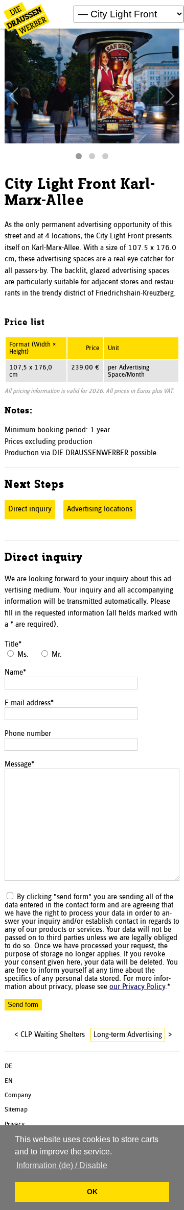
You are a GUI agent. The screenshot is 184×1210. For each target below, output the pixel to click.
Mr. (57, 655)
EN (9, 1080)
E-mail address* (29, 703)
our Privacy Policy (137, 987)
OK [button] (92, 1192)
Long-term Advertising (128, 1035)
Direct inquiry (30, 509)
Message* (19, 764)
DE (8, 1066)
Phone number (28, 734)
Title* (13, 644)
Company (18, 1095)
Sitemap (16, 1109)
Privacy (15, 1124)
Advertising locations (99, 509)
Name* (15, 673)
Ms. (23, 655)
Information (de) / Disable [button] (61, 1165)
